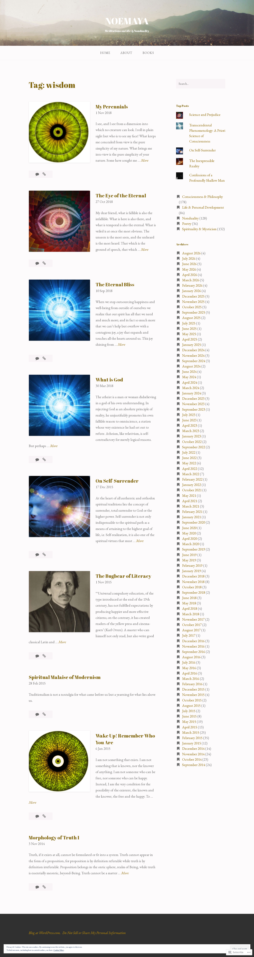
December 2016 (193, 641)
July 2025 (188, 323)
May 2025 (189, 334)
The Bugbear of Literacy (123, 576)
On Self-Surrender (117, 480)
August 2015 (191, 705)
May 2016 (189, 668)
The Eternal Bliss (115, 284)
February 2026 (192, 285)
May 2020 (189, 533)
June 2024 (189, 371)
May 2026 (189, 269)
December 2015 (193, 689)
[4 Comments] (37, 887)
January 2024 (191, 393)
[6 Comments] (37, 816)
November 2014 (193, 754)
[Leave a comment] (37, 263)
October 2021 (192, 490)
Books (148, 53)
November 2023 (193, 403)
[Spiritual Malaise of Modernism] (44, 714)
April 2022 (189, 468)
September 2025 (193, 312)
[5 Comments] (37, 714)
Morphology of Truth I (54, 837)
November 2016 (193, 646)
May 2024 (189, 377)
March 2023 (190, 430)
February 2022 (192, 479)
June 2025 (189, 328)
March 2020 (190, 544)
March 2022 (190, 474)
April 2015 (189, 727)
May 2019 (189, 560)
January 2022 (191, 484)
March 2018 (190, 614)
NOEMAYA (127, 21)
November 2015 (193, 694)
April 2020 (189, 538)
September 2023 (193, 409)
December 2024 (193, 350)
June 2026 (189, 263)
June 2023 (189, 420)
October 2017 (192, 624)
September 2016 (193, 651)
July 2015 (188, 711)
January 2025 (191, 344)
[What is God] (44, 459)
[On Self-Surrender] (44, 554)
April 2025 (189, 339)
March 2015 (190, 732)
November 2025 (193, 301)
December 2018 (193, 576)
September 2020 (193, 522)
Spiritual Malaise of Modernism (65, 677)
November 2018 (193, 581)
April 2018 (189, 608)
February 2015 (192, 737)
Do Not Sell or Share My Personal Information (94, 932)
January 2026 (191, 290)
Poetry (186, 223)
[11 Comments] (37, 554)
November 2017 (193, 619)
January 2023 (191, 436)
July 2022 (188, 452)
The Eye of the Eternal (121, 195)
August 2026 (191, 253)
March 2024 (190, 387)
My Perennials (112, 106)
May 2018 (189, 603)
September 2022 (193, 447)
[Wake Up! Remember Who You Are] (44, 816)
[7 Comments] (37, 459)
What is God (109, 379)
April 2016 (189, 673)
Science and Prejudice (204, 114)
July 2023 (188, 414)
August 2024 (191, 366)
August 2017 (191, 630)
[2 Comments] (37, 174)
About (126, 53)
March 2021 (190, 506)
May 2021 (189, 495)
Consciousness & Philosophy (202, 196)
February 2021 (192, 511)
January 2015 (191, 743)
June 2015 (189, 716)
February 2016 (192, 684)
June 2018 (189, 597)
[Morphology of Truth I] (44, 887)
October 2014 (192, 759)
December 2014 (193, 748)
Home (105, 53)
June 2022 (189, 457)
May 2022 (189, 463)
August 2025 (191, 317)
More (144, 160)
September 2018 (193, 592)
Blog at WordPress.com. (44, 932)
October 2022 (192, 441)
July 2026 (188, 258)
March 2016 (190, 678)
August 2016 (191, 657)
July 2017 (188, 635)
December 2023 (193, 398)
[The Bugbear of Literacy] (44, 656)
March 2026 (190, 280)
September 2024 (193, 360)
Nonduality (190, 218)
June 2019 (189, 554)
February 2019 (192, 565)
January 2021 (191, 517)
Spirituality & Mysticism (199, 229)
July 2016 (188, 662)
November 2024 (193, 355)
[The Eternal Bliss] (44, 358)
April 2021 (189, 501)
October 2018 (192, 587)
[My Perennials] (44, 174)
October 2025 (192, 307)
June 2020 (189, 527)
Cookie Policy (58, 950)
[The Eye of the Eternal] (44, 263)
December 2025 (193, 296)
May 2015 (189, 721)
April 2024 (189, 382)
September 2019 (193, 549)
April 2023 (189, 425)
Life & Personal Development (203, 207)
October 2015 (192, 700)
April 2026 (189, 274)
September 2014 (193, 764)
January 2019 (191, 570)
